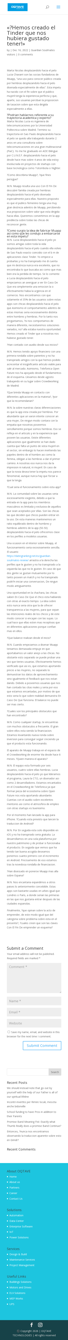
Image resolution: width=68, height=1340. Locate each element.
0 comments (25, 54)
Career (13, 1193)
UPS (11, 1304)
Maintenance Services (22, 1259)
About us (14, 1182)
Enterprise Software (21, 1226)
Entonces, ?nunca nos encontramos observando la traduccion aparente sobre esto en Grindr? (34, 1136)
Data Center (16, 1221)
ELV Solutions (17, 1293)
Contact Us (15, 1198)
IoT (11, 1232)
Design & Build (18, 1254)
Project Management (21, 1265)
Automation (16, 1215)
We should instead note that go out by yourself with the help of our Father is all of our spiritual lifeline (32, 1092)
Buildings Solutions (20, 1282)
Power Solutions (19, 1237)
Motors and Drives (20, 1287)
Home (13, 1176)
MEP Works (16, 1298)
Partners (14, 1187)
